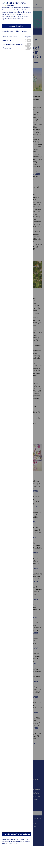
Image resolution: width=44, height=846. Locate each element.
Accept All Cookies (16, 26)
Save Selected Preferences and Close (16, 834)
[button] (9, 37)
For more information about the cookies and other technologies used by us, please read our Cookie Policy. (16, 841)
